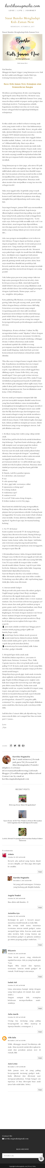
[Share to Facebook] (11, 745)
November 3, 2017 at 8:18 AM (16, 1067)
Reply (40, 872)
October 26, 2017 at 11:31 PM (16, 916)
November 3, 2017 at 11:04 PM (22, 880)
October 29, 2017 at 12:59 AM (17, 953)
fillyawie (12, 950)
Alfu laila (12, 1037)
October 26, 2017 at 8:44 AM (16, 857)
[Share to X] (15, 745)
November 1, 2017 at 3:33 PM (16, 1040)
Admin (11, 854)
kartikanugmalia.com (22, 5)
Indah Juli (12, 982)
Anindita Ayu (14, 913)
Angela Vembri (14, 895)
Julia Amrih (13, 1014)
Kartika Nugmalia (21, 878)
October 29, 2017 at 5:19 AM (16, 985)
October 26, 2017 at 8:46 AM (16, 898)
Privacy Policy (32, 1166)
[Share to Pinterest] (19, 745)
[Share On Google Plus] (23, 745)
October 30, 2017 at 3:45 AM (16, 1017)
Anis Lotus (12, 1064)
